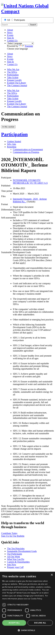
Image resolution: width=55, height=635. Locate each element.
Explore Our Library (16, 83)
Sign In (10, 38)
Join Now (11, 564)
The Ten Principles (15, 548)
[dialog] (27, 603)
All (8, 20)
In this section (8, 127)
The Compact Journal (17, 85)
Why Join (11, 144)
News (9, 32)
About (10, 30)
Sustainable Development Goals (22, 551)
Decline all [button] (40, 623)
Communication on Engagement (28, 149)
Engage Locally (14, 80)
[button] (27, 630)
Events (10, 35)
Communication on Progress (26, 152)
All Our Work (13, 556)
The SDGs (12, 72)
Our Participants (14, 554)
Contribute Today (9, 533)
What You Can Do (15, 559)
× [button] (52, 575)
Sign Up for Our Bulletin (12, 536)
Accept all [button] (14, 623)
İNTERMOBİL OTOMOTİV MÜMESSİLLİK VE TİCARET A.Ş (30, 181)
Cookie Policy (36, 598)
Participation (13, 75)
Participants (19, 20)
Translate (29, 46)
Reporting (11, 147)
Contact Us (12, 40)
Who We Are (13, 69)
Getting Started (14, 141)
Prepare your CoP (15, 567)
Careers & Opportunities (18, 562)
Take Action (12, 77)
